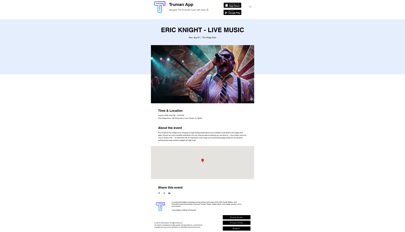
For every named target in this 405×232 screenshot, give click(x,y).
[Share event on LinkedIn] (169, 193)
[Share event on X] (164, 193)
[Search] (250, 7)
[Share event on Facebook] (159, 193)
